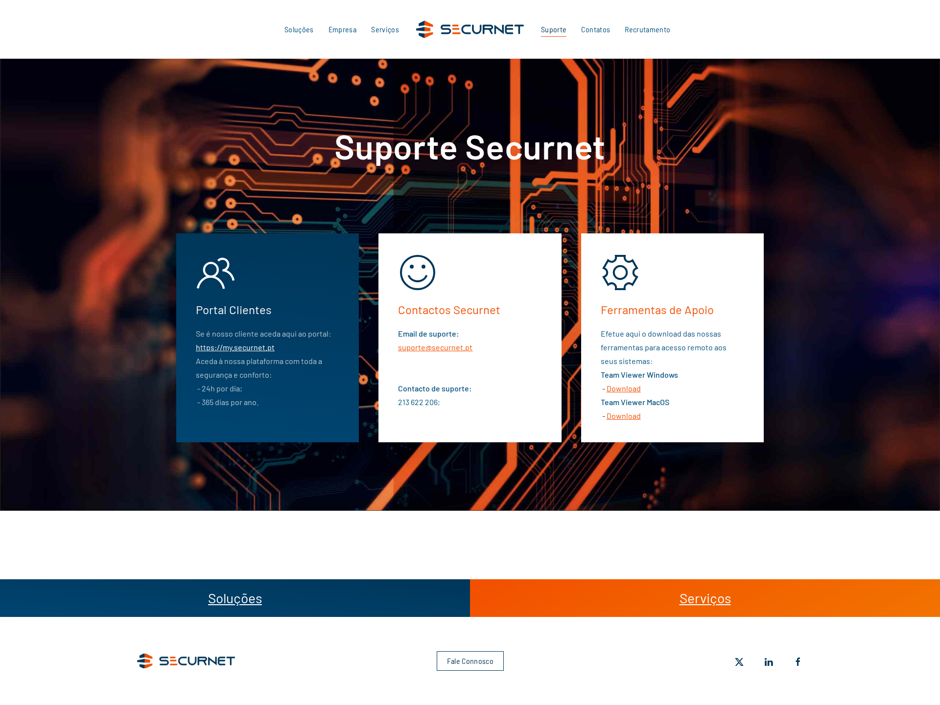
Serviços (385, 29)
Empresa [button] (342, 29)
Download (624, 388)
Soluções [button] (299, 29)
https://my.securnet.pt (235, 347)
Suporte (553, 29)
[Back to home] (470, 29)
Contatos (595, 29)
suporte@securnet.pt (435, 347)
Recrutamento (647, 29)
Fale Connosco (470, 660)
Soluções (235, 598)
